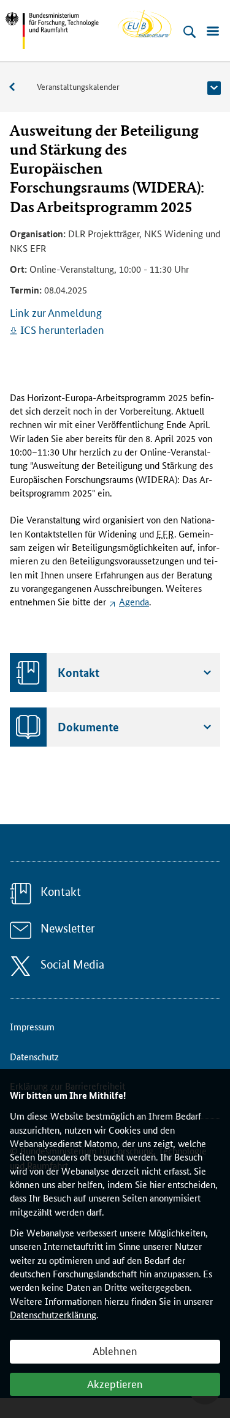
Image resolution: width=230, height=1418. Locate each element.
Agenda (134, 601)
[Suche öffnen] (189, 32)
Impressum (32, 1026)
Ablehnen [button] (115, 1350)
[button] (214, 88)
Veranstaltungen (18, 87)
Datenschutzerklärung (53, 1314)
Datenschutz (34, 1056)
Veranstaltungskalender (78, 86)
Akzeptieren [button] (115, 1383)
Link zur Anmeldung (56, 312)
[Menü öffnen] (213, 32)
